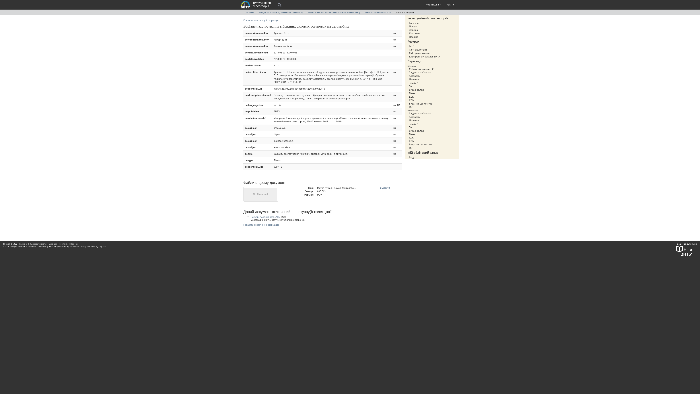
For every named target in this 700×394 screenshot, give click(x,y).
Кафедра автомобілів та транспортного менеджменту (334, 12)
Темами (413, 82)
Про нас (413, 36)
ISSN (411, 100)
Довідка (413, 30)
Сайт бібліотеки (418, 49)
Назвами (414, 79)
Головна (250, 12)
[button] (434, 4)
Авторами (414, 76)
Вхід (411, 157)
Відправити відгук (38, 243)
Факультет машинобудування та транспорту (281, 12)
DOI (411, 107)
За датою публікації (420, 72)
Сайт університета (419, 53)
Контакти (414, 33)
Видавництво (416, 89)
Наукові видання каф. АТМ (378, 12)
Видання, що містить (421, 103)
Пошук (413, 26)
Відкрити (385, 187)
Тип (411, 86)
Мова (412, 93)
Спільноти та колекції (421, 69)
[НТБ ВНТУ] (684, 250)
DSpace (102, 246)
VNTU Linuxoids (77, 246)
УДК (411, 96)
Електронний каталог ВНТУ (424, 56)
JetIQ (411, 46)
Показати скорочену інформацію (261, 20)
